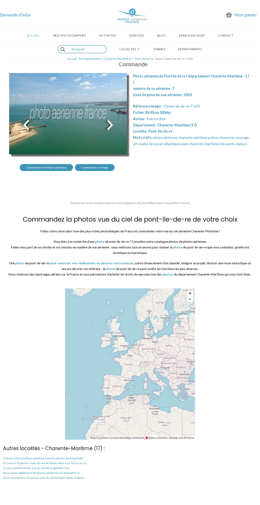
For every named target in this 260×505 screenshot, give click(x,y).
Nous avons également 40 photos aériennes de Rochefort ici (41, 473)
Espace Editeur (192, 35)
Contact (225, 35)
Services (136, 35)
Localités (128, 49)
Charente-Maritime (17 (118, 58)
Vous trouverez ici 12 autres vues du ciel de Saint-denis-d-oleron (44, 477)
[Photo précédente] (26, 124)
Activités (107, 35)
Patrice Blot (156, 118)
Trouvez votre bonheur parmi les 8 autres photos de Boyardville (43, 458)
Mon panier (245, 14)
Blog (161, 35)
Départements (190, 49)
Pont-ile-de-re (144, 58)
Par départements (90, 58)
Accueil (33, 35)
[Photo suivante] (110, 124)
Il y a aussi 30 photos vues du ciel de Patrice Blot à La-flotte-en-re (44, 463)
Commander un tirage (94, 167)
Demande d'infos (15, 14)
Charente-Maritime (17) (177, 125)
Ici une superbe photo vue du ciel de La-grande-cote (36, 468)
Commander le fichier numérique (46, 167)
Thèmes (159, 49)
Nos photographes (69, 35)
